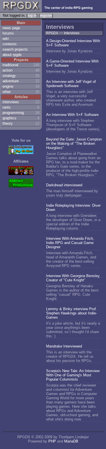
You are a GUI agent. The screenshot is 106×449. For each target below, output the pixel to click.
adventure (11, 81)
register (46, 15)
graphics (9, 118)
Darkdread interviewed (64, 185)
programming (13, 113)
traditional (10, 65)
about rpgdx (12, 55)
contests (10, 44)
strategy (9, 76)
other (7, 92)
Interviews (71, 33)
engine (8, 86)
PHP (52, 441)
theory (8, 123)
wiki (6, 38)
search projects (15, 49)
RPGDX (52, 33)
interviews (11, 102)
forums (8, 33)
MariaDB (71, 441)
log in (32, 15)
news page (11, 28)
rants (7, 107)
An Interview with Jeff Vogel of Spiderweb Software (71, 83)
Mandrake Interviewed (64, 346)
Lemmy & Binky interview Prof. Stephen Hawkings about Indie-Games (71, 313)
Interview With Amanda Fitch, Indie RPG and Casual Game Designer (70, 242)
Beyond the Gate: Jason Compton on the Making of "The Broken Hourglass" (74, 143)
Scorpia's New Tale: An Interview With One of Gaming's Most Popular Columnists (72, 375)
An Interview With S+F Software (72, 115)
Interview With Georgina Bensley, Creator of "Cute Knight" (73, 278)
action (7, 70)
